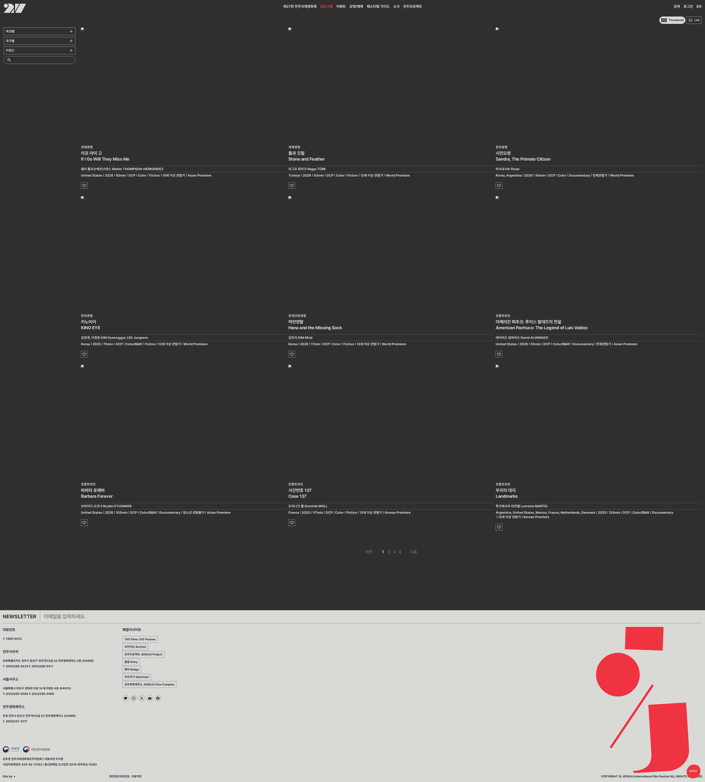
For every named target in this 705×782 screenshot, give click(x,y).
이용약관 (136, 776)
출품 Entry (131, 662)
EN (699, 6)
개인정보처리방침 (119, 776)
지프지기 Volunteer (136, 677)
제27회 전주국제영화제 (300, 6)
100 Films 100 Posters (140, 639)
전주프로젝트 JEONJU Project (143, 654)
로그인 (688, 6)
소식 (396, 6)
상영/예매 (356, 6)
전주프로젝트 (412, 6)
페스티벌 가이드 (378, 6)
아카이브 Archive (135, 647)
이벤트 (341, 6)
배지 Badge (131, 669)
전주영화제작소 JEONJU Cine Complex (149, 684)
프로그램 (326, 6)
